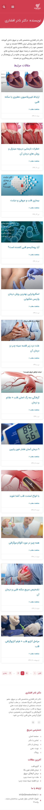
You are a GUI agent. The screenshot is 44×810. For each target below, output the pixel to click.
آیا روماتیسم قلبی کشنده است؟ (23, 247)
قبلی (39, 673)
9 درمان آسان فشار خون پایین (24, 449)
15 (26, 673)
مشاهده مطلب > (34, 109)
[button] (13, 7)
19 (10, 673)
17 (18, 673)
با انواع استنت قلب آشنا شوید (24, 496)
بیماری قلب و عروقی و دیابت (24, 200)
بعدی (5, 673)
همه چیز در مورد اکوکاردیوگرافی (24, 543)
